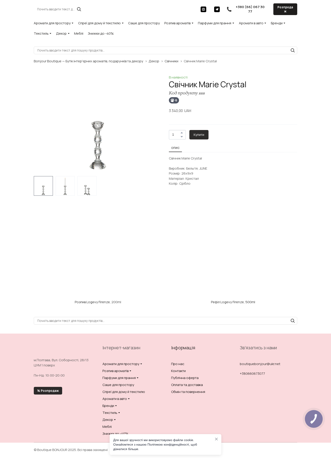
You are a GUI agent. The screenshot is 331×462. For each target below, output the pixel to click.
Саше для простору (144, 23)
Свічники (171, 61)
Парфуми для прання (214, 23)
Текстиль (41, 33)
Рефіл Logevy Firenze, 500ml (233, 302)
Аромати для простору (52, 23)
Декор (61, 33)
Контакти (178, 370)
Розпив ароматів (177, 23)
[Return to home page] (163, 9)
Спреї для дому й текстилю (99, 23)
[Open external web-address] (98, 263)
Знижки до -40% (101, 33)
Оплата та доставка (187, 384)
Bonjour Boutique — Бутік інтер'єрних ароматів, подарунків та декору (88, 61)
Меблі (78, 33)
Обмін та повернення (188, 391)
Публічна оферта (185, 377)
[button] (79, 9)
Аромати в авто (251, 23)
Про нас (177, 363)
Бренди (277, 23)
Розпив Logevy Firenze (92, 302)
